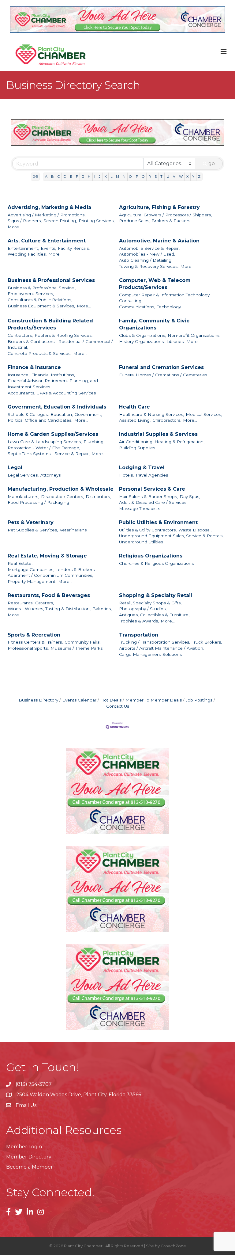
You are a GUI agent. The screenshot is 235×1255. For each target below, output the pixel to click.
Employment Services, (31, 293)
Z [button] (199, 176)
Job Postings (199, 700)
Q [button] (143, 176)
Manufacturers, (23, 496)
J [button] (99, 176)
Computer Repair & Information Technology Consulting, (164, 297)
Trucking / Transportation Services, (154, 642)
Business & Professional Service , (42, 287)
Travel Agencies (152, 475)
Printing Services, (96, 220)
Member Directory (28, 1157)
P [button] (137, 176)
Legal (15, 467)
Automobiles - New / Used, (147, 254)
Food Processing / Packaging (38, 502)
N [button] (124, 176)
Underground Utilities (141, 541)
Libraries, (175, 341)
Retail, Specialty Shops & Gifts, (150, 602)
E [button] (71, 176)
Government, (88, 414)
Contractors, (20, 335)
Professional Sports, (28, 648)
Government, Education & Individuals (57, 407)
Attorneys (50, 475)
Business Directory (38, 700)
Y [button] (193, 176)
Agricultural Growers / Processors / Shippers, (165, 214)
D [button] (64, 176)
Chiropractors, (166, 420)
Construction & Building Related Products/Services (50, 324)
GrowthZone (173, 1245)
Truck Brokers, (207, 642)
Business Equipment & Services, (41, 305)
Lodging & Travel (142, 467)
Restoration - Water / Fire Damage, (44, 447)
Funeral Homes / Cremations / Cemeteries (163, 374)
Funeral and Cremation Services (161, 367)
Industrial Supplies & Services (158, 434)
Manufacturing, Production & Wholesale (61, 489)
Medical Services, (204, 414)
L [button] (111, 176)
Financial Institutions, (53, 374)
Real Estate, (20, 563)
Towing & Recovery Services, (148, 266)
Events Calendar (79, 700)
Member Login (24, 1147)
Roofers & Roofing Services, (63, 335)
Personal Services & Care (152, 489)
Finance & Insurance (34, 367)
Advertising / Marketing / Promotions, (46, 214)
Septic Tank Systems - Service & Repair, (49, 453)
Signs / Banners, (25, 220)
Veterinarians (73, 529)
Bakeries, (102, 608)
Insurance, (18, 374)
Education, (61, 414)
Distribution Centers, (62, 496)
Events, (48, 248)
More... (15, 226)
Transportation (138, 635)
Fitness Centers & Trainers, (35, 642)
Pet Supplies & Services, (33, 529)
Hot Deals (110, 700)
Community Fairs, (82, 642)
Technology (169, 306)
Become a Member (29, 1167)
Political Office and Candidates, (40, 420)
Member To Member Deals (153, 700)
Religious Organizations (150, 556)
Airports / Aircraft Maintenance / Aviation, (161, 648)
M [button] (117, 176)
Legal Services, (23, 475)
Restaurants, (20, 602)
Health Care (134, 407)
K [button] (105, 176)
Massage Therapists (139, 508)
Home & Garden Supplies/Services (53, 434)
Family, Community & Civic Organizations (154, 324)
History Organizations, (142, 341)
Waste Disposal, (194, 529)
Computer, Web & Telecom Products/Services (155, 283)
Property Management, (32, 581)
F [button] (77, 176)
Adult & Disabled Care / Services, (153, 502)
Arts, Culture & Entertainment (47, 241)
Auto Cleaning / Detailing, (145, 260)
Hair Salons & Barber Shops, (148, 496)
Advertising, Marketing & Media (49, 207)
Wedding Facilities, (27, 254)
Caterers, (44, 602)
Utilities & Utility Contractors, (148, 529)
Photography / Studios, (142, 608)
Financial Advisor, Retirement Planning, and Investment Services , (53, 383)
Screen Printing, (60, 220)
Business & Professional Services (51, 280)
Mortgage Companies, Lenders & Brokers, (51, 569)
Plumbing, (94, 441)
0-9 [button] (35, 176)
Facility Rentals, (74, 248)
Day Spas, (190, 496)
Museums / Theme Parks (76, 648)
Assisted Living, (135, 420)
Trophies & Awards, (139, 620)
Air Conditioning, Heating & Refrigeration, (161, 441)
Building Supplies (137, 447)
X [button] (187, 176)
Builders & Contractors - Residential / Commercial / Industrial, (60, 344)
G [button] (83, 176)
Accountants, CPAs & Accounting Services (52, 392)
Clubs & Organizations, (142, 335)
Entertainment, (23, 248)
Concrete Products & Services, (39, 353)
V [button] (174, 176)
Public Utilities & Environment (158, 522)
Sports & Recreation (34, 635)
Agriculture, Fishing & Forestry (159, 207)
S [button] (156, 176)
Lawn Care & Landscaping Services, (45, 441)
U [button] (167, 176)
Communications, (137, 306)
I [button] (94, 176)
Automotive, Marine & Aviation (159, 241)
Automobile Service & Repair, (149, 248)
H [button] (89, 176)
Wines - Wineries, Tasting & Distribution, (49, 608)
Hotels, (126, 475)
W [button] (181, 176)
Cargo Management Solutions (150, 654)
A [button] (46, 176)
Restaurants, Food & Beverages (49, 595)
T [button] (161, 176)
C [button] (59, 176)
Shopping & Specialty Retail (155, 595)
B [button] (52, 176)
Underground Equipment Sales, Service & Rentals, (171, 535)
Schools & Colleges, (28, 414)
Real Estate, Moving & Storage (47, 556)
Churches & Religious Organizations (156, 563)
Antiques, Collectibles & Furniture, (154, 614)
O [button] (130, 176)
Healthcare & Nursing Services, (151, 414)
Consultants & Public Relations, (40, 299)
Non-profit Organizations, (194, 335)
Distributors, (98, 496)
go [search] (211, 163)
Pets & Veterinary (31, 522)
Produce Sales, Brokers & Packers (154, 220)
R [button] (149, 176)
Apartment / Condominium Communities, (50, 575)
